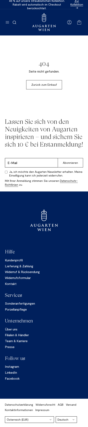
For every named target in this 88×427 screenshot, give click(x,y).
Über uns (11, 329)
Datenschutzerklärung (19, 404)
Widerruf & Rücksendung (22, 272)
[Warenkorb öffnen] (79, 22)
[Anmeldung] (69, 22)
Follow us (15, 358)
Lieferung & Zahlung (19, 266)
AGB (60, 404)
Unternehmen (19, 321)
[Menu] (7, 22)
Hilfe (10, 252)
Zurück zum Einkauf (44, 84)
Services (13, 295)
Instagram (12, 366)
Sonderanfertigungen (20, 303)
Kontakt (11, 284)
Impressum (42, 410)
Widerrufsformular (18, 278)
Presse (10, 347)
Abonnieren (70, 162)
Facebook (12, 378)
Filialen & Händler (17, 335)
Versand (71, 404)
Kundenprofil (14, 260)
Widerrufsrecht (45, 404)
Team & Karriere (16, 341)
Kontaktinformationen (19, 410)
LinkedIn (11, 372)
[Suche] (14, 22)
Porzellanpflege (16, 309)
